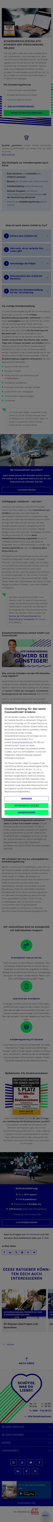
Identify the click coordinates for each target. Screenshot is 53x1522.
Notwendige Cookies (26, 805)
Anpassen (26, 798)
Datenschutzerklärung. (22, 742)
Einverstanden (26, 812)
